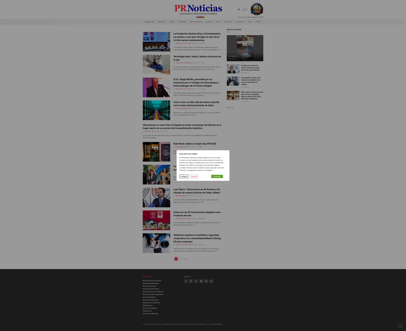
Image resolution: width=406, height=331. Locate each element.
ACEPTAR (217, 176)
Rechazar (194, 176)
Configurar (183, 176)
